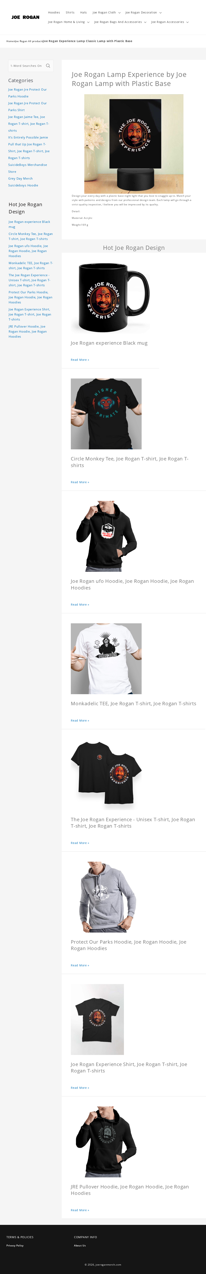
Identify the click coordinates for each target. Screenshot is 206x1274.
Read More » (80, 360)
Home (10, 41)
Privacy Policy (15, 1245)
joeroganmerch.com (108, 1264)
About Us (80, 1245)
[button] (106, 12)
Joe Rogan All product (28, 41)
